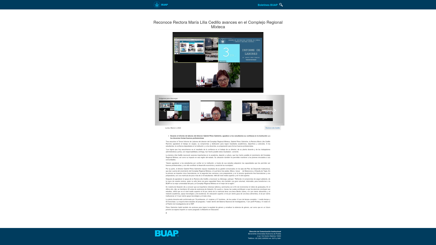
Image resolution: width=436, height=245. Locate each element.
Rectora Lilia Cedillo (273, 128)
